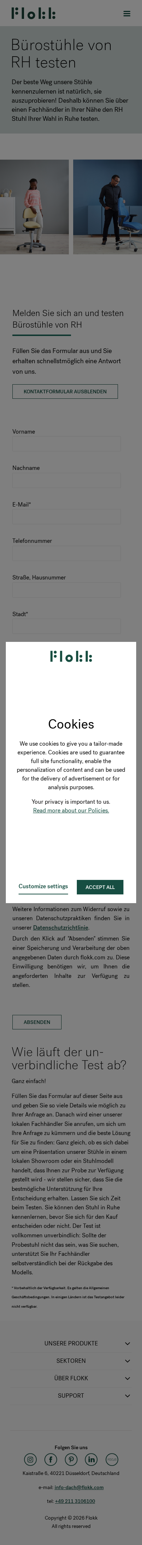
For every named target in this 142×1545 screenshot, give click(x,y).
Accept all (100, 887)
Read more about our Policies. (71, 810)
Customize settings (43, 886)
